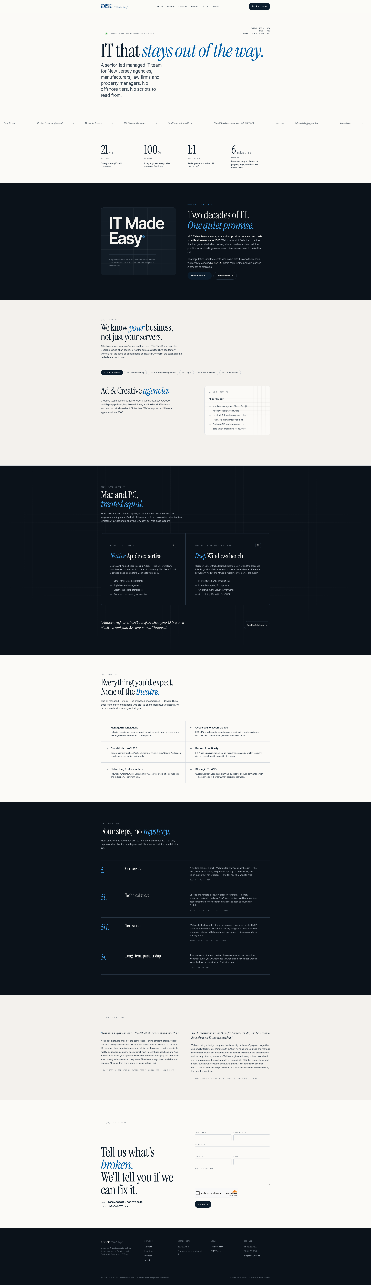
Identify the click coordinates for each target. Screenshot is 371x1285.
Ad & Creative (112, 372)
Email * (199, 1156)
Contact (215, 6)
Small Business (207, 372)
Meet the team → (199, 275)
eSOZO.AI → (183, 1246)
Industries (183, 6)
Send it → (203, 1204)
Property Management (163, 372)
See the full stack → (257, 625)
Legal (186, 372)
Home (160, 6)
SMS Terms (216, 1251)
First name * (202, 1132)
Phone (236, 1156)
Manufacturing (135, 372)
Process (194, 6)
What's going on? (204, 1168)
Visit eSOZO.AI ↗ (225, 275)
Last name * (239, 1132)
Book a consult (259, 6)
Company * (200, 1144)
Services (170, 6)
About (205, 6)
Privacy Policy (217, 1246)
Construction (230, 372)
